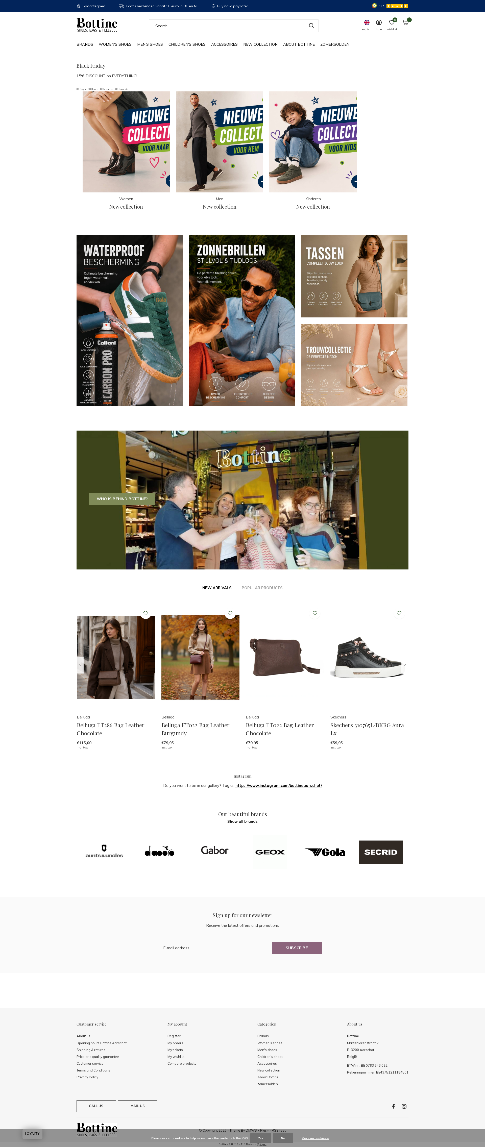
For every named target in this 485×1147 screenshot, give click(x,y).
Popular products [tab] (262, 587)
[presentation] (80, 665)
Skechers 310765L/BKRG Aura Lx (367, 729)
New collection (260, 44)
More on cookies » (315, 1138)
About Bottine (299, 44)
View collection (382, 99)
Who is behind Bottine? (122, 498)
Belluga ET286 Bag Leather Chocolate (110, 729)
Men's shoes (150, 44)
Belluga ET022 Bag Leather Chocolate (280, 729)
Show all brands (242, 821)
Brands (85, 44)
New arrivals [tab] (217, 587)
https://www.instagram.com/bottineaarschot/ (278, 785)
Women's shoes (115, 44)
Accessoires (224, 44)
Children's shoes (187, 44)
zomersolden (334, 44)
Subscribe (297, 947)
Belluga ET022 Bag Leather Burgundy (195, 729)
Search (311, 25)
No (283, 1138)
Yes (260, 1138)
